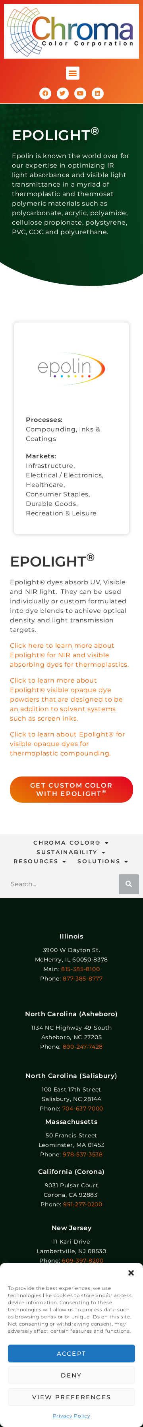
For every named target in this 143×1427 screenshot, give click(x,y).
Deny (71, 1375)
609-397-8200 (82, 1260)
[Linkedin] (98, 93)
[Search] (129, 884)
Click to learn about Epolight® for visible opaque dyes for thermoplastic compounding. (67, 744)
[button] (131, 1273)
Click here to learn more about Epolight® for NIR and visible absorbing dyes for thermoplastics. (69, 655)
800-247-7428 (83, 1046)
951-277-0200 (82, 1204)
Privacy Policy (72, 1416)
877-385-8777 (82, 978)
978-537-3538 (82, 1154)
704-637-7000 (82, 1108)
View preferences (71, 1397)
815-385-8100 (80, 969)
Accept (72, 1353)
